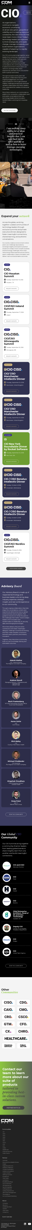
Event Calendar (7, 1217)
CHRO (4, 1148)
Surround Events (7, 1183)
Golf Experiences (7, 1189)
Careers (5, 1208)
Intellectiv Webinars (8, 1167)
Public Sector (6, 1153)
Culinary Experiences (8, 1190)
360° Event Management (9, 1192)
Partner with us (13, 1108)
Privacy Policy (11, 1226)
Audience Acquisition (8, 1171)
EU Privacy (4, 1227)
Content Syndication (8, 1169)
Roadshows (6, 1176)
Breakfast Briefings (8, 1181)
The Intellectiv (6, 1194)
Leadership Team (7, 1206)
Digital (4, 1164)
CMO (4, 1139)
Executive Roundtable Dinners (11, 1162)
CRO (4, 1140)
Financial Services (7, 1151)
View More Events (16, 568)
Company (5, 1203)
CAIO (4, 1137)
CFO (4, 1146)
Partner (4, 1158)
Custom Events (7, 1173)
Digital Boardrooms (8, 1165)
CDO (4, 1135)
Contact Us (5, 1212)
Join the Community (16, 814)
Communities (6, 1129)
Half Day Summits (7, 1174)
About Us (5, 1205)
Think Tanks (6, 1178)
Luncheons (5, 1180)
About (4, 1200)
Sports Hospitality (7, 1187)
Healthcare (6, 1149)
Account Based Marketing (9, 1196)
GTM (4, 1144)
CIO (4, 1131)
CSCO (4, 1142)
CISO (4, 1133)
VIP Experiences (7, 1185)
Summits (5, 1160)
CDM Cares (5, 1210)
